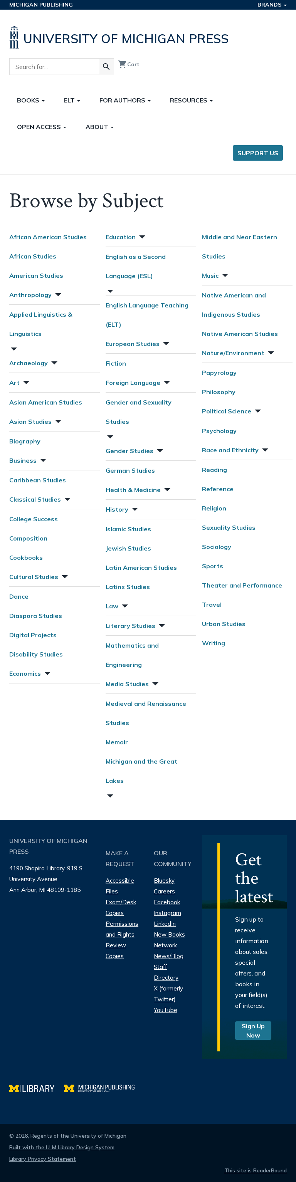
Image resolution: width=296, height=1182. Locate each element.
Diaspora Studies (35, 616)
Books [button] (29, 100)
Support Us (257, 153)
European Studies (133, 344)
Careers (164, 891)
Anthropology (30, 295)
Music (210, 275)
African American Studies (48, 237)
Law (112, 606)
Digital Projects (33, 635)
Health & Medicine (133, 490)
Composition (28, 538)
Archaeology (28, 363)
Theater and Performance (242, 585)
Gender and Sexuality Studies (139, 411)
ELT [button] (70, 100)
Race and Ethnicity (230, 450)
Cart (129, 64)
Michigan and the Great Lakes (141, 770)
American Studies (36, 275)
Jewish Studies (128, 548)
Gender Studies (129, 451)
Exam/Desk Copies (121, 907)
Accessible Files (120, 886)
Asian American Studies (45, 402)
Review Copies (116, 951)
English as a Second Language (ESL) (136, 266)
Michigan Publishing (41, 4)
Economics (25, 673)
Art (14, 382)
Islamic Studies (128, 529)
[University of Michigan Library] (36, 1087)
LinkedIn (165, 923)
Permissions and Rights (122, 929)
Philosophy (218, 392)
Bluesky (164, 880)
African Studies (32, 256)
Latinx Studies (128, 587)
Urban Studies (224, 624)
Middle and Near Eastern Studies (239, 246)
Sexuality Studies (229, 527)
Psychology (219, 431)
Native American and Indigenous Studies (234, 304)
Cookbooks (26, 557)
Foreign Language (133, 382)
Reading (214, 469)
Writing (213, 643)
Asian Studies (30, 421)
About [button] (98, 127)
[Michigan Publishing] (103, 1087)
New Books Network (169, 940)
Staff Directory (166, 972)
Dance (19, 596)
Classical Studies (35, 499)
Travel (212, 604)
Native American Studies (240, 333)
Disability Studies (36, 654)
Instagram (167, 913)
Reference (218, 489)
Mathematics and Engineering (132, 654)
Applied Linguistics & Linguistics (40, 324)
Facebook (167, 902)
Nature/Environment (233, 353)
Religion (214, 508)
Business (23, 460)
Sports (212, 566)
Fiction (116, 363)
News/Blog (168, 956)
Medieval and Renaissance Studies (146, 713)
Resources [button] (189, 100)
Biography (24, 441)
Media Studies (127, 684)
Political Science (226, 411)
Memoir (117, 742)
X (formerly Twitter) (168, 994)
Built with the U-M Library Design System (61, 1147)
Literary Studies (130, 626)
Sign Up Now (253, 1030)
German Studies (130, 470)
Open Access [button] (39, 127)
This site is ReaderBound (255, 1170)
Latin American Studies (141, 567)
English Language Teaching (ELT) (147, 314)
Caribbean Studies (37, 480)
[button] (57, 294)
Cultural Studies (33, 577)
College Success (33, 519)
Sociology (216, 547)
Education (121, 237)
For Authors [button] (123, 100)
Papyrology (219, 372)
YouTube (165, 1010)
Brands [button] (270, 4)
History (117, 509)
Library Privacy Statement (42, 1158)
